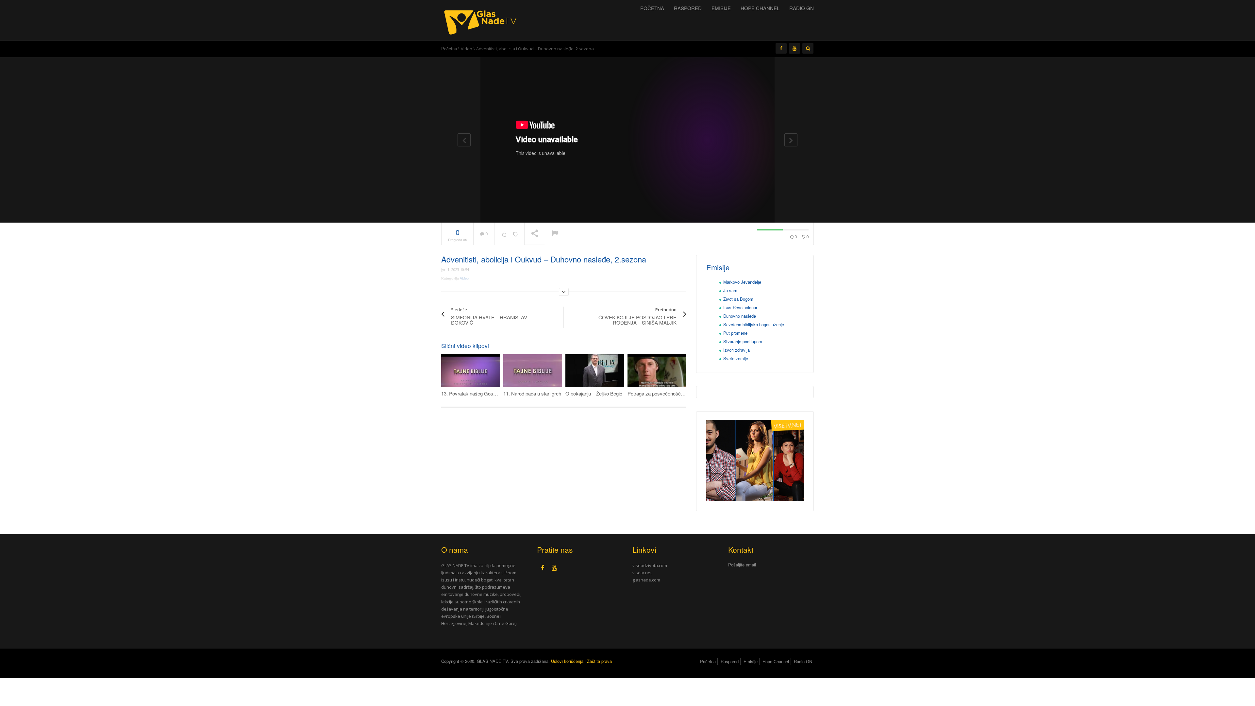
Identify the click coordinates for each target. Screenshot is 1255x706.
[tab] (771, 565)
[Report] (555, 234)
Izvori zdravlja (736, 350)
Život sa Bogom (738, 299)
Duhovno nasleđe (739, 316)
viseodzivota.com (649, 565)
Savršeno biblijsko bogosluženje (753, 324)
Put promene (735, 333)
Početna (652, 8)
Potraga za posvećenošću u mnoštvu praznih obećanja (686, 393)
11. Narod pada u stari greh (532, 393)
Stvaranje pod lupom (742, 341)
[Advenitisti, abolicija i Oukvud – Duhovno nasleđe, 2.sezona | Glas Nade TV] (482, 19)
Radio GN (801, 8)
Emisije (721, 8)
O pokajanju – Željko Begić (593, 393)
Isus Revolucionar (740, 307)
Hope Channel (760, 8)
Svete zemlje (735, 358)
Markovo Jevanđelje (742, 282)
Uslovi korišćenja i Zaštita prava (581, 661)
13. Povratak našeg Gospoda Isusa (479, 393)
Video (466, 49)
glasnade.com (646, 580)
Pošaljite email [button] (742, 565)
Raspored (688, 8)
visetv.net (642, 573)
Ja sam (730, 290)
